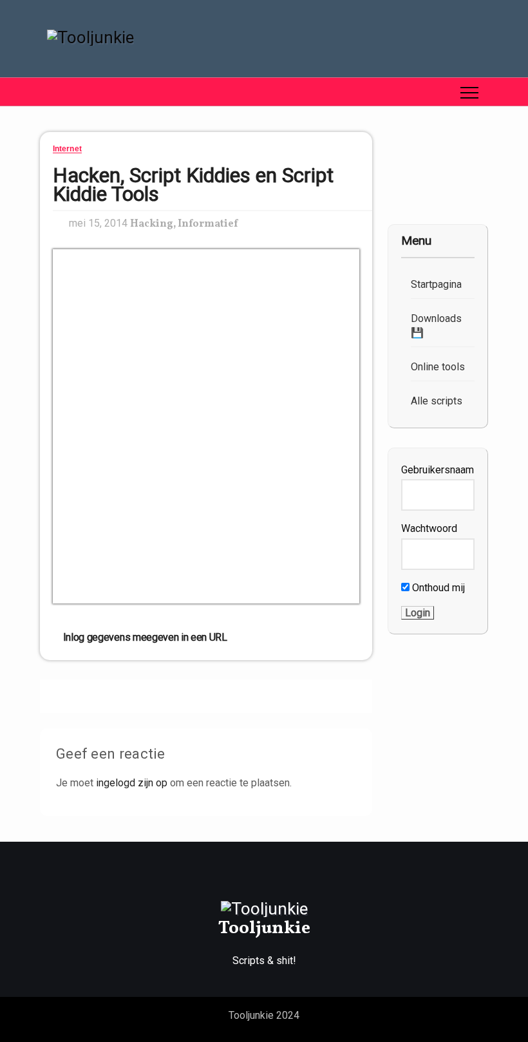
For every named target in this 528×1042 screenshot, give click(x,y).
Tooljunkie (264, 928)
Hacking (151, 224)
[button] (49, 92)
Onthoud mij (437, 588)
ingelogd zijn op (131, 783)
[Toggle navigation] (469, 92)
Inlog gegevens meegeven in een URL (144, 637)
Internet (67, 149)
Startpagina (436, 284)
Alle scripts (436, 401)
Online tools (438, 367)
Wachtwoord (429, 528)
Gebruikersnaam (437, 470)
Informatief (208, 224)
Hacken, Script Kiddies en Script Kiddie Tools (193, 184)
